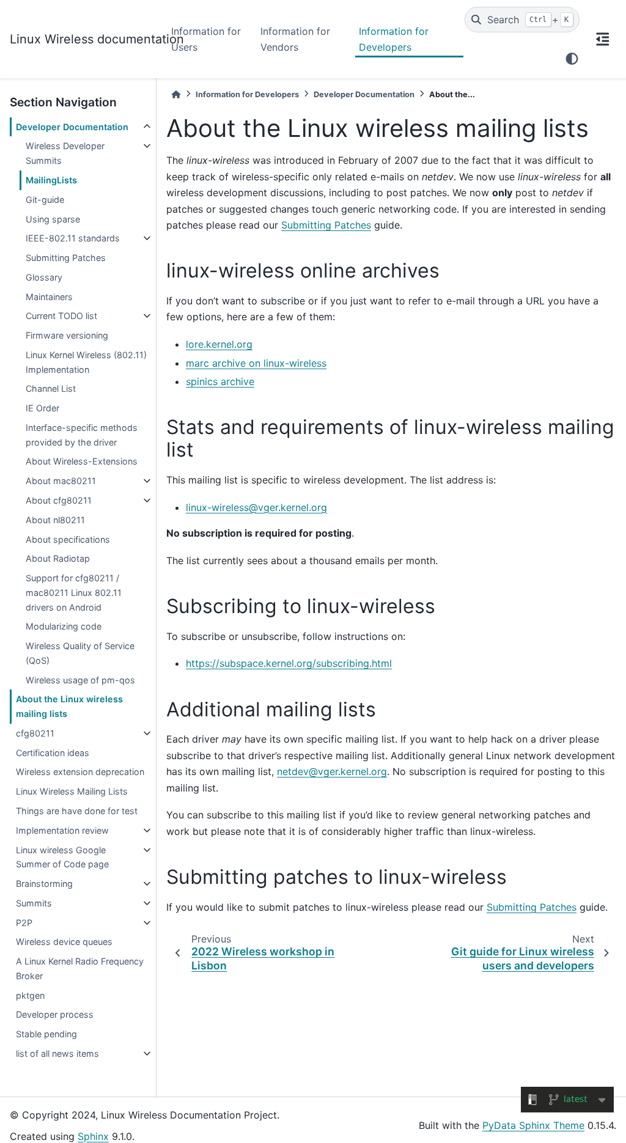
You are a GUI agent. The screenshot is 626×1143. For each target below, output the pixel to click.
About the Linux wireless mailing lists (69, 706)
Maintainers (49, 297)
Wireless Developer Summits (65, 153)
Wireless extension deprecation (80, 771)
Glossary (44, 277)
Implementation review (62, 830)
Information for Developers (394, 39)
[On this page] (602, 39)
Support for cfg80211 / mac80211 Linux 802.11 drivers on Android (74, 592)
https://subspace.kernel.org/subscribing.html (289, 663)
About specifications (68, 539)
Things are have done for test (77, 811)
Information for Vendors (295, 39)
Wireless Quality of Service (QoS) (80, 653)
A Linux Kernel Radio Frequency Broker (80, 968)
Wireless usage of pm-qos (80, 680)
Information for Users (206, 39)
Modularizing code (63, 626)
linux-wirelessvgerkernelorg (256, 507)
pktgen (30, 995)
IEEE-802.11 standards (73, 238)
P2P (24, 922)
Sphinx (93, 1136)
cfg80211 (35, 733)
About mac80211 (61, 481)
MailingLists (51, 180)
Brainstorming (44, 883)
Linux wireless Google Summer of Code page (62, 857)
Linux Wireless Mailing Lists (72, 791)
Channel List (51, 388)
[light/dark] (572, 58)
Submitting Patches (66, 257)
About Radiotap (58, 558)
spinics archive (220, 381)
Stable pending (46, 1034)
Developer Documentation (72, 127)
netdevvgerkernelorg (332, 771)
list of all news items (57, 1053)
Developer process (55, 1014)
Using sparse (53, 219)
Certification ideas (52, 753)
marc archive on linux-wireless (256, 363)
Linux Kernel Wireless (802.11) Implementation (86, 362)
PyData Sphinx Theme (533, 1125)
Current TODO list (61, 316)
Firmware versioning (67, 335)
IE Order (42, 408)
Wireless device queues (64, 941)
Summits (34, 903)
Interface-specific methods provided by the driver (82, 434)
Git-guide (45, 199)
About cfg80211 (59, 500)
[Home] (176, 94)
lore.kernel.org (219, 344)
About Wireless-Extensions (82, 461)
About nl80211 (55, 520)
